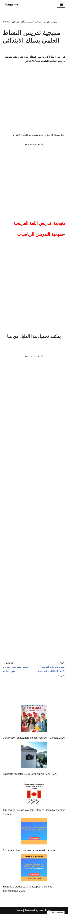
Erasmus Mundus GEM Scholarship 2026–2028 (30, 773)
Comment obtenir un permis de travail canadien (29, 850)
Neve (19, 910)
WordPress (45, 910)
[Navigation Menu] (61, 5)
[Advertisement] (34, 180)
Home (6, 21)
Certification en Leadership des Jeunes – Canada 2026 (34, 737)
